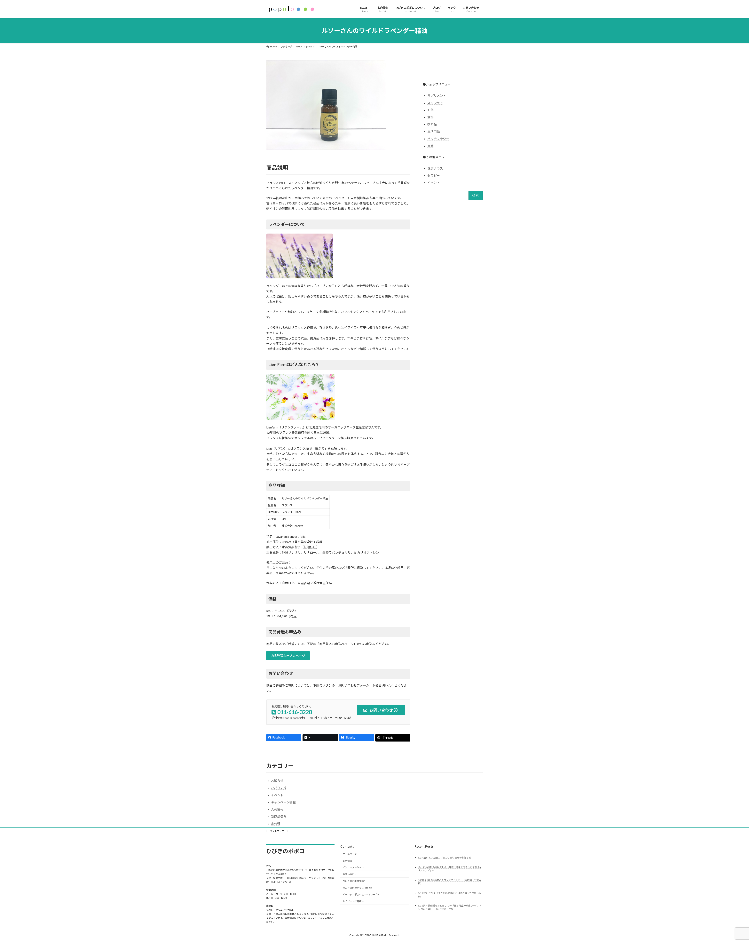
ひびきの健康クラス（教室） (358, 887)
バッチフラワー (438, 138)
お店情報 (347, 860)
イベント (433, 182)
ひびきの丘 (279, 788)
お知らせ (277, 780)
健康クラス (435, 168)
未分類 (275, 824)
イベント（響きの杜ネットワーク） (361, 894)
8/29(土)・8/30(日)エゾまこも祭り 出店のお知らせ (444, 857)
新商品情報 (279, 816)
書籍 (430, 146)
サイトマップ (277, 831)
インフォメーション (353, 867)
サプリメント (436, 95)
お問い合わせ (350, 874)
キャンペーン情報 (283, 802)
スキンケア (435, 102)
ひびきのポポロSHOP (354, 881)
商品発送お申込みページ (288, 656)
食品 (430, 117)
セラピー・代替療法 (353, 901)
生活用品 (433, 131)
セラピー (433, 175)
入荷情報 (277, 809)
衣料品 (432, 124)
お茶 (430, 110)
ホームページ (350, 853)
